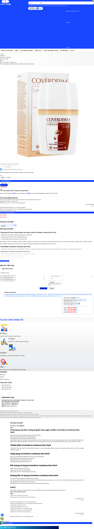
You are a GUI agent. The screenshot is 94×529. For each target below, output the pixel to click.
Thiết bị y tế (38, 50)
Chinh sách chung (6, 382)
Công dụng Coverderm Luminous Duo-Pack (81, 294)
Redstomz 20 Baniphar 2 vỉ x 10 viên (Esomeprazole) (21, 516)
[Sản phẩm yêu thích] (65, 20)
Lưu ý (59, 296)
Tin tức (72, 50)
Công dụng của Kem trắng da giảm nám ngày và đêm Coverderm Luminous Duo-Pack (25, 294)
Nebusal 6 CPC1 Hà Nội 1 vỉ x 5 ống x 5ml (9, 201)
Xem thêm (9, 166)
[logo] (5, 5)
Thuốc (16, 50)
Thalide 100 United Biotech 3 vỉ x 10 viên (19, 506)
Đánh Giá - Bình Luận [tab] (7, 265)
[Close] (0, 419)
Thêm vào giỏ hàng (5, 181)
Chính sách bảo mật (6, 389)
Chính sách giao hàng (6, 387)
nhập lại (52, 288)
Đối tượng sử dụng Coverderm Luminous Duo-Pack (17, 296)
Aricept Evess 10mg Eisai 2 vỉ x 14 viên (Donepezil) (21, 510)
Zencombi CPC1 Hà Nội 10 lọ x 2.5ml (7, 211)
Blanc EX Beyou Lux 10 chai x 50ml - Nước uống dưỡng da (12, 202)
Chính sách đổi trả (5, 385)
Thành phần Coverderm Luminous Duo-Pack (58, 294)
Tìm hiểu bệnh (64, 50)
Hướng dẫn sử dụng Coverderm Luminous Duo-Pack (44, 296)
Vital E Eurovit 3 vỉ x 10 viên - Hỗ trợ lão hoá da (20, 511)
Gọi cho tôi (4, 185)
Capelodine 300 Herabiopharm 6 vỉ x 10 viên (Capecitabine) (13, 207)
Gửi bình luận (43, 288)
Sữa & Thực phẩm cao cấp (51, 50)
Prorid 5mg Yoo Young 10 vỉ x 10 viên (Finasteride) (21, 508)
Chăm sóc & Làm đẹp (7, 50)
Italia (14, 225)
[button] (65, 11)
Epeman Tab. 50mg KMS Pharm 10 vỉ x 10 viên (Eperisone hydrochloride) (16, 209)
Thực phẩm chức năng (26, 50)
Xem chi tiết (55, 193)
